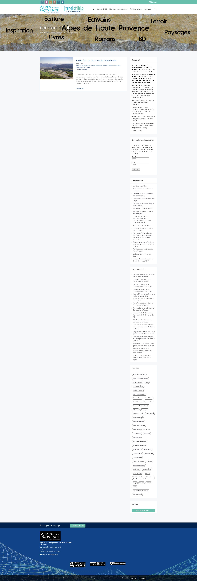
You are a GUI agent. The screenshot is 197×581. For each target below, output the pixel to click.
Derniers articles (136, 9)
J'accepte (142, 578)
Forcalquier (144, 410)
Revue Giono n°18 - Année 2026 (143, 208)
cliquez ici (125, 578)
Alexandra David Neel (139, 374)
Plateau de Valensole (139, 461)
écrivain (110, 65)
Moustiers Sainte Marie (139, 441)
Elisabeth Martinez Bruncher (141, 406)
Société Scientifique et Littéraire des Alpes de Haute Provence (142, 478)
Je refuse (133, 578)
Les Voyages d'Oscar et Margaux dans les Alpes (142, 351)
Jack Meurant (150, 413)
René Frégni (136, 469)
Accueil (42, 33)
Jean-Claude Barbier (139, 425)
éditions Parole (137, 494)
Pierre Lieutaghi (137, 453)
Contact (153, 2)
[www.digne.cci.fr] (118, 563)
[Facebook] (42, 2)
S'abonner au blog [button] (77, 525)
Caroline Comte (137, 398)
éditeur (135, 487)
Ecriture (105, 65)
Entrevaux (136, 410)
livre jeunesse (137, 433)
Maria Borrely (137, 437)
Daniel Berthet (137, 402)
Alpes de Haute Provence (83, 65)
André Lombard (137, 382)
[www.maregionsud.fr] (98, 564)
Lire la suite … (80, 88)
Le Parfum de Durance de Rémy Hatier (96, 60)
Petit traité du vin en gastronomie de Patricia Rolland (144, 327)
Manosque (79, 67)
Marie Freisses (138, 303)
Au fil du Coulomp (138, 386)
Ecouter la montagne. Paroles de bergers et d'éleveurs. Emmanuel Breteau (143, 244)
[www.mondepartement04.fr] (78, 564)
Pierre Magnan (149, 453)
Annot (147, 382)
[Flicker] (46, 2)
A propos (148, 9)
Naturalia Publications (139, 445)
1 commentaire (83, 69)
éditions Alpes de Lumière (140, 491)
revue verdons (147, 469)
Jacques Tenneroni (138, 421)
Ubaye (135, 483)
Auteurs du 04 (102, 9)
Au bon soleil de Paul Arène (142, 225)
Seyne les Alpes (137, 473)
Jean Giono (117, 65)
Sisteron (147, 473)
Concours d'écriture (96, 65)
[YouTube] (54, 2)
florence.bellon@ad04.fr (50, 554)
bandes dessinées (138, 390)
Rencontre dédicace (139, 465)
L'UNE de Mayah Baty (140, 186)
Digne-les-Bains (148, 402)
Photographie (147, 449)
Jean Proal (145, 429)
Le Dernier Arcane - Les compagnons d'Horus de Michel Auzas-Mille (143, 298)
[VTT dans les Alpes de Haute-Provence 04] (58, 2)
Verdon (141, 483)
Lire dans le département (118, 9)
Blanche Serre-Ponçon (139, 394)
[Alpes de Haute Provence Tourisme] (62, 2)
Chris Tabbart (148, 398)
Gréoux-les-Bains (138, 413)
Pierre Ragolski (137, 457)
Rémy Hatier (86, 67)
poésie (150, 461)
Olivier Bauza (136, 449)
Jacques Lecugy (138, 417)
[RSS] (50, 2)
